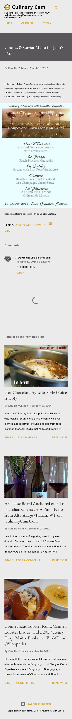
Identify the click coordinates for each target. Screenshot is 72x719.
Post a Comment (28, 560)
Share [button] (8, 230)
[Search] (56, 6)
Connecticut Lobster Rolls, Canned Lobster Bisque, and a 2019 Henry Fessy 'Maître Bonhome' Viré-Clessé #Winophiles (35, 635)
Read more (60, 437)
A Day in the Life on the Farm (33, 257)
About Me (27, 22)
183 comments (26, 437)
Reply (20, 272)
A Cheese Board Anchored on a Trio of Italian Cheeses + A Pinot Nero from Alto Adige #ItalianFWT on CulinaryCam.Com (35, 512)
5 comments (25, 682)
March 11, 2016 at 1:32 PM (34, 261)
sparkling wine (34, 225)
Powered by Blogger (38, 703)
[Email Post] (50, 225)
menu (18, 225)
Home (8, 22)
